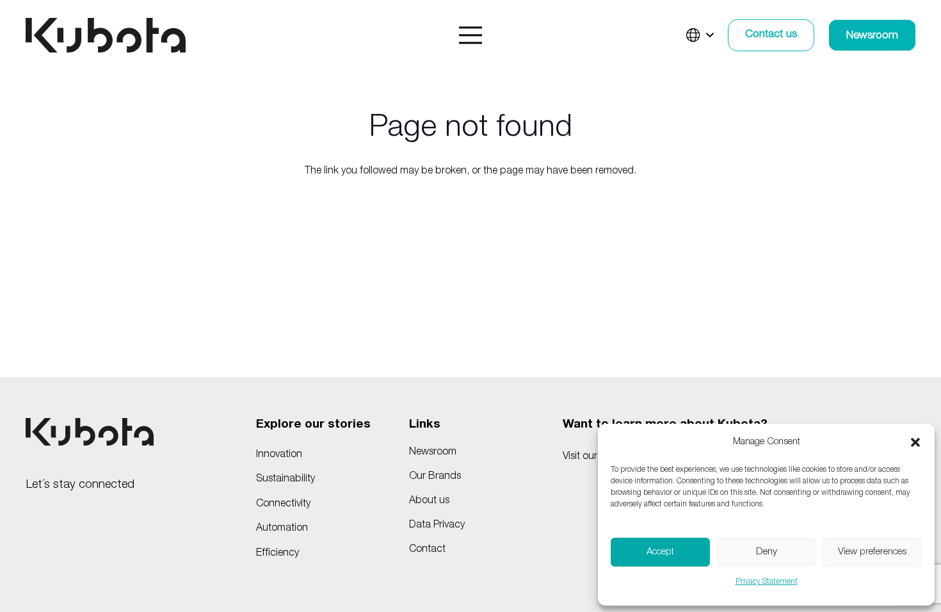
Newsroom (432, 452)
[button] (915, 442)
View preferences (872, 552)
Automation (282, 529)
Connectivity (283, 504)
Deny (766, 552)
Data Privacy (437, 525)
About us (429, 501)
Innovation (279, 455)
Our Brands (435, 477)
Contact (427, 550)
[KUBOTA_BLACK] (106, 35)
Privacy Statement (767, 582)
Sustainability (285, 479)
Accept (660, 552)
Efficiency (277, 554)
